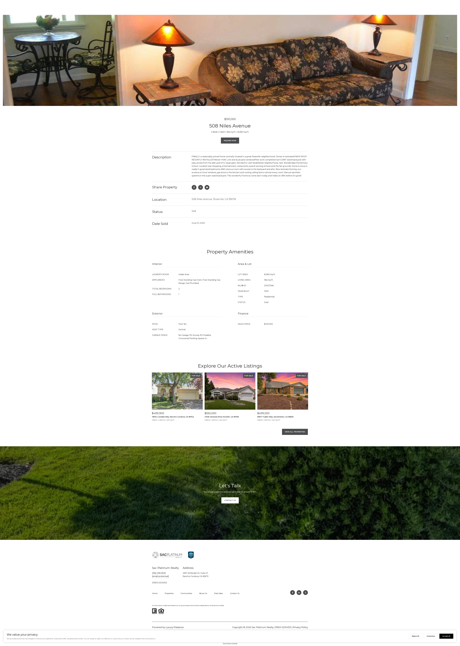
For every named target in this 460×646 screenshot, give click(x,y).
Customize (431, 636)
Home (155, 593)
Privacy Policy (300, 627)
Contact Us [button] (230, 500)
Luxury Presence (175, 627)
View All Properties (295, 432)
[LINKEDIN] (299, 592)
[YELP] (305, 592)
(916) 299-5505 (159, 573)
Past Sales (218, 593)
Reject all (415, 636)
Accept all (446, 636)
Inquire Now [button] (230, 140)
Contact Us (234, 593)
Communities (186, 593)
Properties (169, 593)
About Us (203, 593)
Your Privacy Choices (230, 643)
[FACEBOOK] (292, 592)
